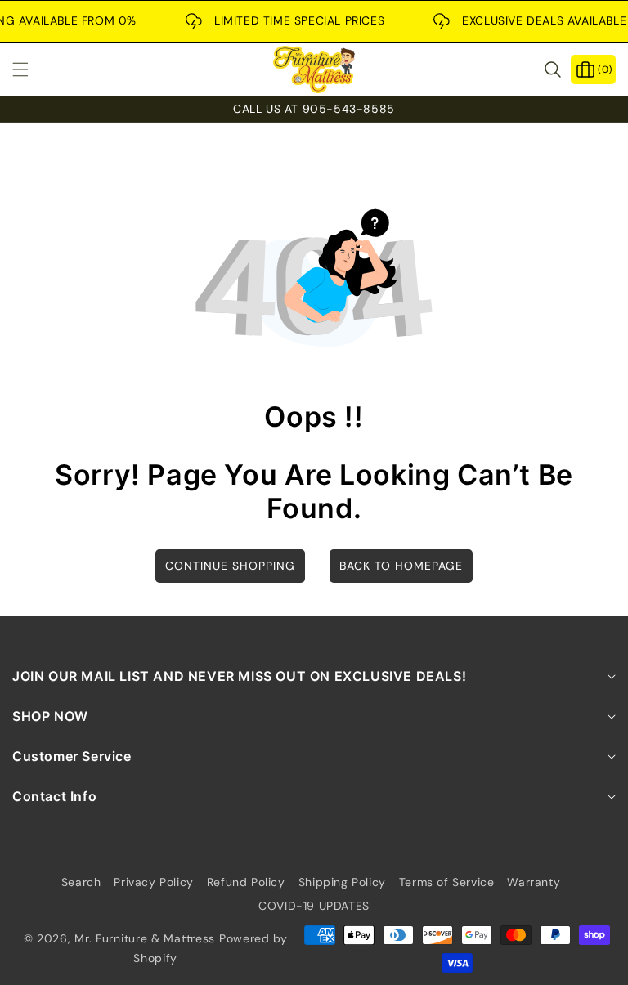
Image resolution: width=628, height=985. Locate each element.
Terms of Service (447, 882)
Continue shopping (230, 565)
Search (81, 882)
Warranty (533, 882)
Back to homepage (401, 565)
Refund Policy (246, 882)
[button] (30, 69)
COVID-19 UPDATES (314, 905)
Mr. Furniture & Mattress (144, 938)
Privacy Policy (153, 882)
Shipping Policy (342, 882)
